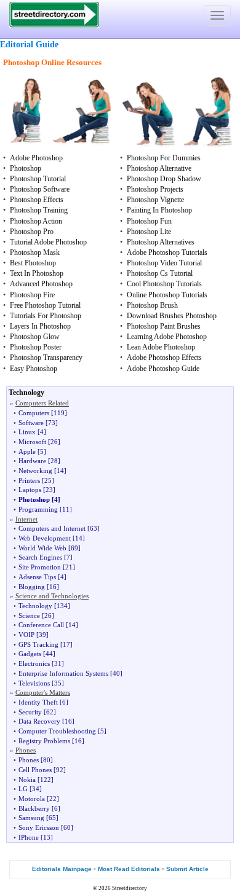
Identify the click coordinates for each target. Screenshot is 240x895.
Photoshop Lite (149, 231)
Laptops (29, 489)
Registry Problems (44, 741)
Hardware (32, 460)
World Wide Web (42, 548)
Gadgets (29, 653)
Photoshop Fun (149, 221)
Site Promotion (39, 567)
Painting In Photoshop (159, 210)
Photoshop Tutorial (38, 178)
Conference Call (41, 624)
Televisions (34, 683)
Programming (38, 509)
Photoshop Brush (152, 305)
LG (23, 788)
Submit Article (187, 869)
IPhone (28, 837)
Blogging (31, 586)
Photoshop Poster (36, 347)
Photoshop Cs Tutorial (160, 273)
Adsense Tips (37, 576)
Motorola (31, 798)
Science (29, 615)
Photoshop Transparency (46, 357)
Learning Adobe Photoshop (167, 336)
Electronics (34, 663)
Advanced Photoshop (41, 283)
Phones (28, 760)
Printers (29, 480)
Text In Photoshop (36, 273)
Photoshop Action (36, 221)
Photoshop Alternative (159, 168)
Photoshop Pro (32, 231)
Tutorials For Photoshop (45, 315)
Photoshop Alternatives (160, 242)
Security (30, 712)
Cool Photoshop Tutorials (164, 283)
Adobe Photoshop (36, 158)
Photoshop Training (39, 210)
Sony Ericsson (38, 827)
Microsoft (32, 441)
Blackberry (34, 808)
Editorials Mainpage (62, 869)
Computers (33, 412)
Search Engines (40, 557)
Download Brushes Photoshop (172, 315)
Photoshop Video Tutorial (164, 263)
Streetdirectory (129, 888)
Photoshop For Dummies (164, 158)
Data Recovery (39, 721)
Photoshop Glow (35, 336)
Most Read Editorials (129, 869)
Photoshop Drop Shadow (164, 178)
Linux (27, 432)
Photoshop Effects (36, 199)
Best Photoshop (33, 263)
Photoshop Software (40, 189)
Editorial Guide (29, 44)
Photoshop (25, 168)
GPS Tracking (38, 644)
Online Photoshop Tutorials (167, 295)
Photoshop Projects (155, 189)
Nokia (27, 779)
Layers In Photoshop (40, 326)
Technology (35, 605)
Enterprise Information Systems (63, 673)
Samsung (31, 817)
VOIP (26, 634)
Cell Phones (35, 769)
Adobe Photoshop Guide (163, 368)
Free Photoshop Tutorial (45, 305)
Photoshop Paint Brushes (164, 326)
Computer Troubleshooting (57, 731)
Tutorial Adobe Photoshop (48, 242)
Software (31, 422)
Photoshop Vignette (155, 199)
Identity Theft (38, 702)
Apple (27, 451)
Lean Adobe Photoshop (161, 347)
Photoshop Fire (32, 295)
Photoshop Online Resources (52, 62)
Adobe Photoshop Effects (164, 357)
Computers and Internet (52, 528)
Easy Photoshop (33, 368)
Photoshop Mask (35, 252)
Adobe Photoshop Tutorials (167, 252)
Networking (35, 470)
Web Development (44, 538)
